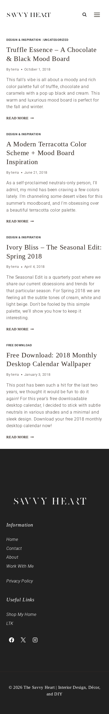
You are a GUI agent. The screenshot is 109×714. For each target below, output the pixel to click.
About (12, 557)
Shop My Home (21, 614)
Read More (20, 118)
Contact (14, 548)
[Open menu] (97, 15)
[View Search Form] (84, 15)
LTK (9, 623)
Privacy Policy (19, 581)
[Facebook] (11, 640)
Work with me (20, 566)
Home (12, 539)
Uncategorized (55, 40)
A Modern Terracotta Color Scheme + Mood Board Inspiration (46, 153)
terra (15, 69)
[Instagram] (35, 640)
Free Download (19, 345)
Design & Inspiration (23, 40)
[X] (23, 640)
